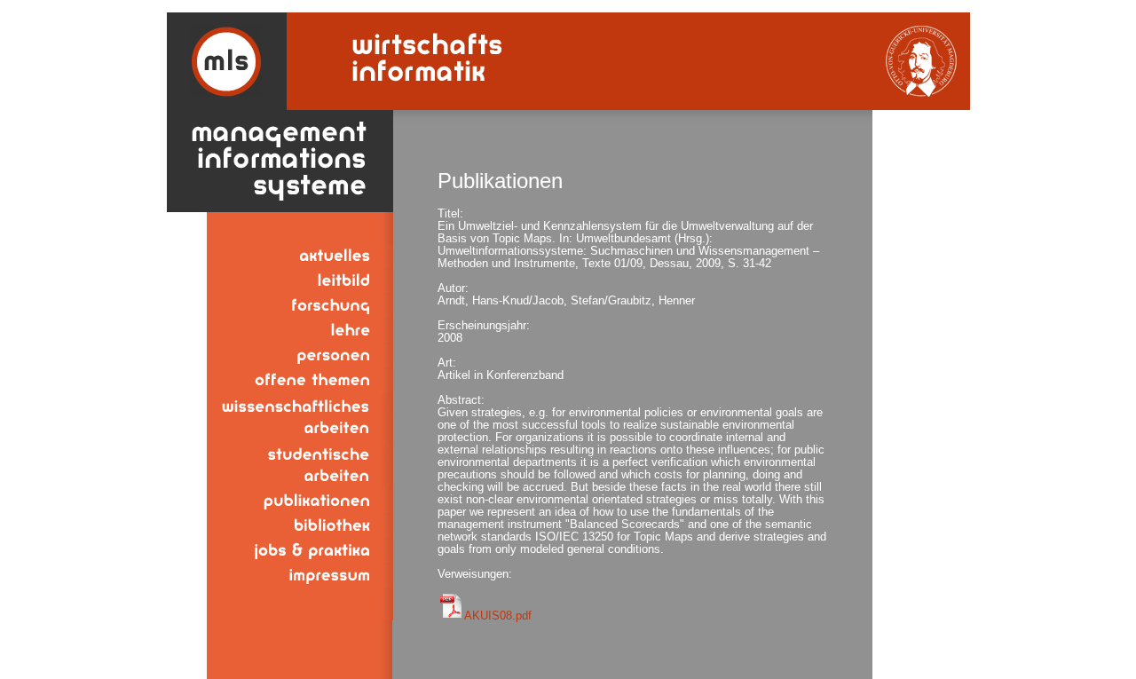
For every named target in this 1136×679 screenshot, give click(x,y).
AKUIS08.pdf (498, 615)
